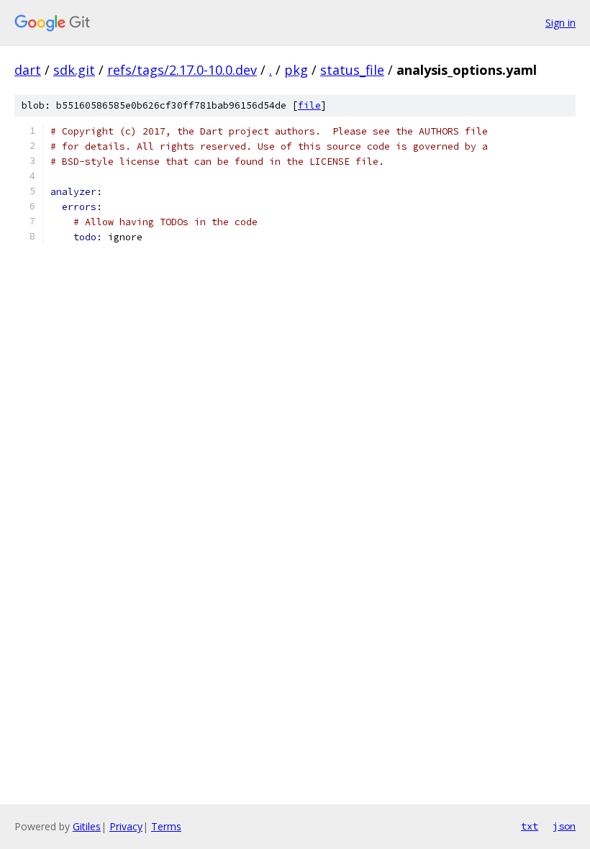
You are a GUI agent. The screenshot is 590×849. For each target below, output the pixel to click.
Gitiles (87, 826)
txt (529, 826)
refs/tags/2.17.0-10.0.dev (182, 69)
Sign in (560, 22)
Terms (166, 826)
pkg (296, 69)
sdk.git (74, 69)
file (309, 105)
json (564, 826)
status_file (352, 69)
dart (27, 69)
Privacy (125, 826)
